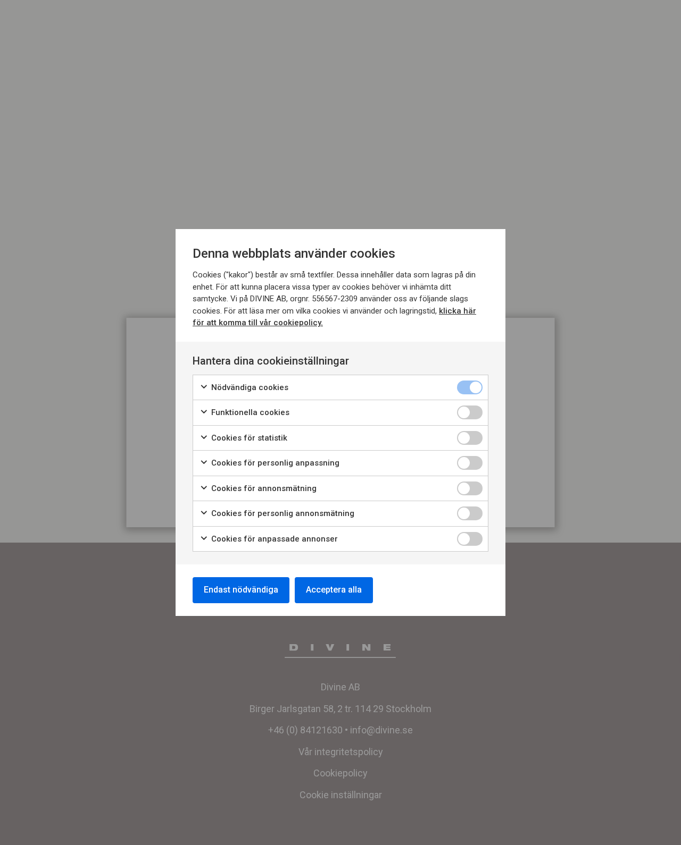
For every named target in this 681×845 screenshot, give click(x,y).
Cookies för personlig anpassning (274, 463)
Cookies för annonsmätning (263, 488)
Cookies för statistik (248, 438)
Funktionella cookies (249, 412)
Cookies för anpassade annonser (273, 539)
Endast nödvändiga (241, 590)
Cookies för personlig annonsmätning (281, 513)
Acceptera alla (334, 590)
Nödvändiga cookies (248, 387)
